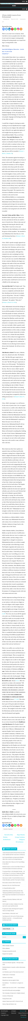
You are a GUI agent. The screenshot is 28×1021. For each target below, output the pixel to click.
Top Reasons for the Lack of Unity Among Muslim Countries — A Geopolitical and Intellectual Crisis (12, 918)
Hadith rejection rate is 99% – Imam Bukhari (13, 987)
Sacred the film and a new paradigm (11, 990)
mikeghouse (6, 19)
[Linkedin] (9, 29)
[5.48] (3, 613)
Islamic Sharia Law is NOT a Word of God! (12, 1001)
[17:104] (16, 699)
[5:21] (17, 680)
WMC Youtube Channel (8, 945)
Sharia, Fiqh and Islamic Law (9, 1004)
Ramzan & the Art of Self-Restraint (11, 885)
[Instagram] (18, 29)
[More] (21, 29)
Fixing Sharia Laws (7, 998)
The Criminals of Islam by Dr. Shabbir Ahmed (13, 993)
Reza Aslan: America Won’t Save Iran (11, 882)
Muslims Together (8, 829)
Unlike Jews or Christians (8, 974)
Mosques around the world (9, 951)
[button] (23, 1)
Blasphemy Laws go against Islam (10, 980)
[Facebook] (3, 29)
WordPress (23, 1017)
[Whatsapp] (15, 29)
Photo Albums (6, 948)
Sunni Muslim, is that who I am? (10, 913)
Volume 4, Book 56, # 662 (9, 302)
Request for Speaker (7, 954)
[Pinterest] (12, 29)
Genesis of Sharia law (7, 996)
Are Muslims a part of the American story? (13, 972)
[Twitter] (6, 29)
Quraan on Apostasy (7, 977)
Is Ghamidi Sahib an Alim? (8, 888)
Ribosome (22, 1011)
